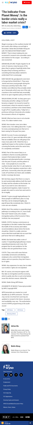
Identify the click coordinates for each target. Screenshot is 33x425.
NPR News (10, 310)
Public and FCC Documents (10, 385)
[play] (3, 423)
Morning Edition (11, 313)
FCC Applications (7, 396)
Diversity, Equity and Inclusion (11, 400)
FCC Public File (7, 393)
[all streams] (31, 423)
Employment (6, 382)
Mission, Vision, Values (9, 407)
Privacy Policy (7, 389)
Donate (27, 2)
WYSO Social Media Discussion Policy (13, 403)
